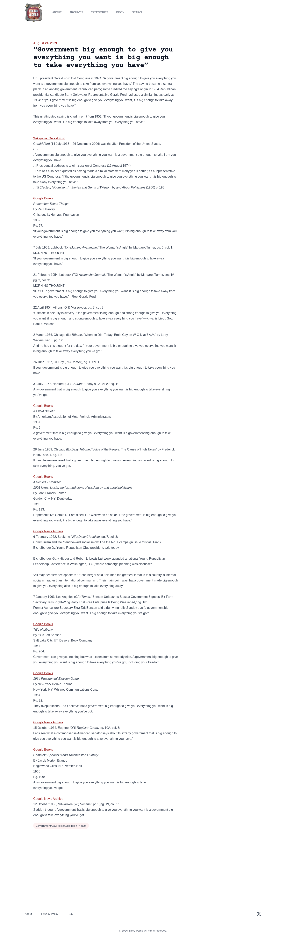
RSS (70, 913)
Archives (76, 12)
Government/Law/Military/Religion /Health (61, 825)
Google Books (43, 198)
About (57, 12)
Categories (99, 12)
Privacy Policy (49, 913)
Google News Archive (48, 531)
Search (137, 12)
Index (120, 12)
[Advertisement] (218, 71)
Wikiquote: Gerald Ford (49, 138)
